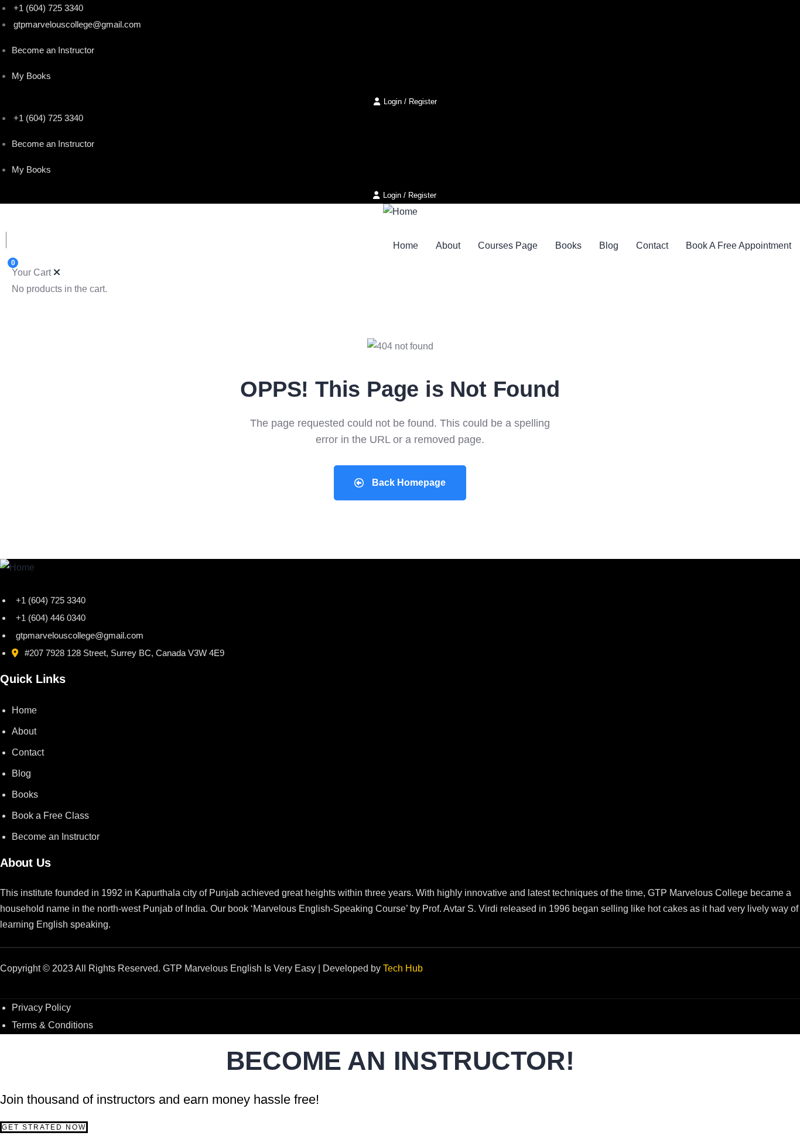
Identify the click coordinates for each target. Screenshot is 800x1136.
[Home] (400, 212)
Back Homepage (408, 483)
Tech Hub (403, 968)
